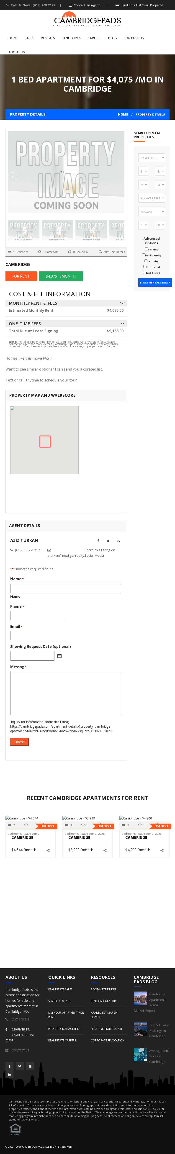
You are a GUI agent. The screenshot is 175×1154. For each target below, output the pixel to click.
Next (12, 176)
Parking (153, 249)
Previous (119, 176)
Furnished (153, 267)
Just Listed (153, 273)
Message (18, 666)
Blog (112, 38)
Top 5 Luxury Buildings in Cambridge (159, 1030)
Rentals (48, 38)
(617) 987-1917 (27, 550)
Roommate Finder (103, 989)
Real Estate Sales (60, 989)
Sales (29, 38)
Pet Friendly (153, 255)
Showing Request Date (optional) (40, 646)
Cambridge (22, 837)
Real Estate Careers (62, 1040)
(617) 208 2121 (21, 1019)
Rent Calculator (103, 1001)
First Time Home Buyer (106, 1029)
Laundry (153, 261)
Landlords (71, 38)
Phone (17, 606)
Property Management (64, 1029)
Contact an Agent (86, 5)
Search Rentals (59, 1001)
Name (15, 596)
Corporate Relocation (107, 1040)
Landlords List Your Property (141, 5)
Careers (94, 38)
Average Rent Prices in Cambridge (159, 1056)
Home (13, 38)
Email (16, 626)
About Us (17, 52)
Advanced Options (152, 240)
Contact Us (134, 38)
